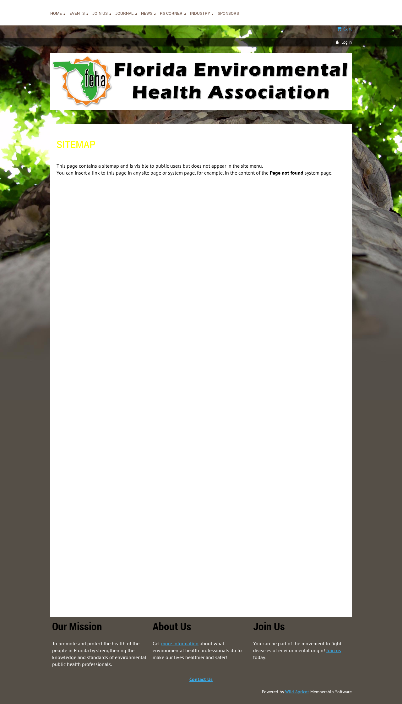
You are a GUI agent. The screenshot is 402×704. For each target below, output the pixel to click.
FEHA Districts (96, 278)
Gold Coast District (113, 314)
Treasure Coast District (117, 351)
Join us (76, 452)
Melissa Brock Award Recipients (138, 228)
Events (76, 358)
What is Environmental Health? (113, 459)
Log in (346, 42)
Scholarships (107, 264)
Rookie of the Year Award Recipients (142, 235)
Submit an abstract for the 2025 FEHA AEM (150, 394)
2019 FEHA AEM (111, 423)
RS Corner (79, 524)
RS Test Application (101, 538)
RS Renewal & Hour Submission (113, 546)
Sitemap (90, 271)
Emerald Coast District (117, 300)
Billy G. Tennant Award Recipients (140, 257)
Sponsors (79, 589)
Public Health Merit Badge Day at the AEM (137, 444)
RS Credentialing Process (107, 553)
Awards (102, 221)
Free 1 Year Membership (106, 466)
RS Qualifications (99, 531)
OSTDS (89, 574)
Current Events (96, 365)
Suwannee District (113, 336)
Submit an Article (99, 495)
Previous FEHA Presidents (120, 213)
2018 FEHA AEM (111, 430)
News (75, 509)
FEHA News (93, 517)
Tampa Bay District (114, 343)
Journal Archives (98, 481)
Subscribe (91, 488)
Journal (77, 473)
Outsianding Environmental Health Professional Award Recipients (172, 242)
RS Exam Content (99, 560)
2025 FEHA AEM (111, 387)
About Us (91, 199)
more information (179, 643)
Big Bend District (111, 286)
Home (75, 192)
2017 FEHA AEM (111, 437)
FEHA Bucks (94, 502)
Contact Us (201, 679)
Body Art (90, 582)
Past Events (93, 379)
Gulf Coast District (113, 322)
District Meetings (99, 372)
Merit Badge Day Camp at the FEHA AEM (135, 416)
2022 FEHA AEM (111, 408)
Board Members (110, 206)
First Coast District (113, 307)
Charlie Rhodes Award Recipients (139, 249)
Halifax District (110, 329)
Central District (110, 293)
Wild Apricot (297, 692)
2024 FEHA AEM (111, 401)
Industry (78, 567)
